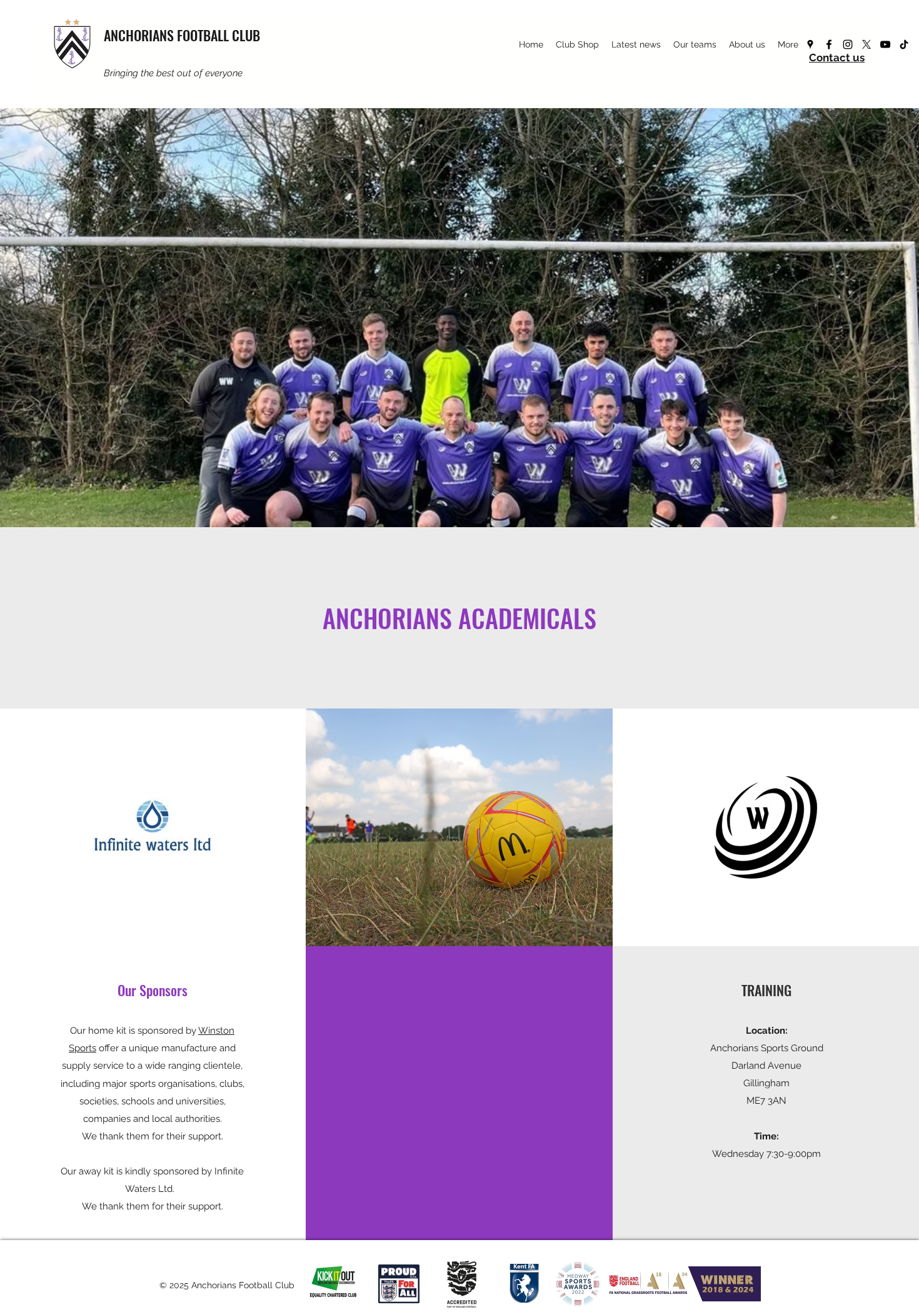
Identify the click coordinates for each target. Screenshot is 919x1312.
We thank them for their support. (152, 1136)
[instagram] (847, 44)
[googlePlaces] (810, 44)
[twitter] (866, 44)
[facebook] (829, 44)
